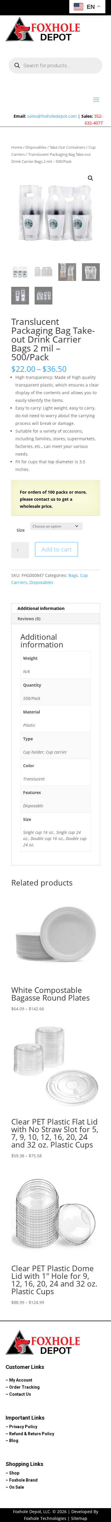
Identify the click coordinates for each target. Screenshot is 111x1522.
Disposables (35, 147)
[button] (90, 178)
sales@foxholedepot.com (52, 116)
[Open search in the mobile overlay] (56, 65)
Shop (14, 1473)
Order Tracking (24, 1387)
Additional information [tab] (41, 608)
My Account (20, 1380)
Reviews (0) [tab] (29, 618)
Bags (73, 575)
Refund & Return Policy (31, 1433)
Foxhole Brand (23, 1480)
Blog (13, 1440)
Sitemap (79, 1518)
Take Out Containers (67, 147)
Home (16, 147)
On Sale (16, 1487)
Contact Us (20, 1394)
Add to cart (56, 549)
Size (21, 530)
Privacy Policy (23, 1426)
